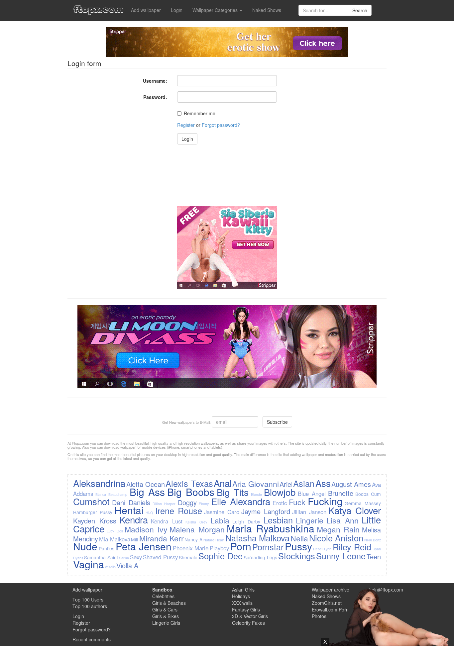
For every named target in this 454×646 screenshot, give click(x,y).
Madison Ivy (146, 529)
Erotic (280, 503)
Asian (303, 483)
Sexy (136, 557)
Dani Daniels (131, 502)
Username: (155, 80)
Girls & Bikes (165, 616)
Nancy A (193, 539)
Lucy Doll (115, 530)
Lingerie (309, 520)
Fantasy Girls (246, 609)
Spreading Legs (260, 557)
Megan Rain (338, 529)
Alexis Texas (189, 483)
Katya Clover (354, 510)
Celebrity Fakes (248, 622)
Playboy (219, 548)
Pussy (298, 546)
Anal (223, 483)
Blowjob (279, 492)
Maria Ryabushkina (270, 528)
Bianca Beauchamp (111, 494)
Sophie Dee (220, 556)
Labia (219, 520)
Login (176, 10)
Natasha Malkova (257, 538)
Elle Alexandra (240, 501)
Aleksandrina (99, 483)
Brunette (340, 493)
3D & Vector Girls (250, 616)
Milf (134, 539)
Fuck (297, 502)
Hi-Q (149, 512)
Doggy (187, 502)
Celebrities (163, 596)
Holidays (241, 596)
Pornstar (268, 547)
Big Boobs (190, 492)
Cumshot (91, 501)
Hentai (129, 510)
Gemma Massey (363, 503)
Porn (240, 546)
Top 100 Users (87, 599)
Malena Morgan (197, 529)
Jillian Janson (309, 512)
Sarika (124, 557)
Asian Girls (243, 589)
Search (359, 10)
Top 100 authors (89, 606)
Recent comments (91, 639)
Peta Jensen (144, 546)
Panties (106, 548)
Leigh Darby (246, 521)
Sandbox (162, 589)
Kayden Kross (94, 520)
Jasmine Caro (221, 512)
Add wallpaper (146, 10)
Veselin (110, 566)
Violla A (127, 565)
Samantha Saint (101, 557)
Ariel (286, 484)
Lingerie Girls (166, 622)
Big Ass (147, 492)
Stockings (296, 556)
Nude (85, 546)
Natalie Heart (214, 539)
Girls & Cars (164, 609)
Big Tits (233, 492)
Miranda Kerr (161, 538)
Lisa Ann (342, 520)
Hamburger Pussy (92, 512)
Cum (376, 494)
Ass (323, 483)
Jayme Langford (265, 511)
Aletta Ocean (145, 484)
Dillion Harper (164, 503)
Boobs (362, 494)
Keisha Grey (196, 521)
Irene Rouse (178, 510)
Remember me (199, 113)
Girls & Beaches (169, 603)
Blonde (256, 494)
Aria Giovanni (255, 483)
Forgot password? (221, 125)
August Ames (351, 484)
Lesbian (278, 520)
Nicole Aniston (336, 538)
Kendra (133, 519)
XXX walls (242, 603)
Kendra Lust (166, 521)
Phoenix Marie (191, 548)
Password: (155, 97)
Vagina (88, 564)
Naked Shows (266, 10)
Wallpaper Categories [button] (215, 10)
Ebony (204, 503)
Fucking (325, 501)
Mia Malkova (114, 539)
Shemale (188, 557)
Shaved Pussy (160, 557)
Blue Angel (312, 494)
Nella (299, 538)
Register (186, 125)
